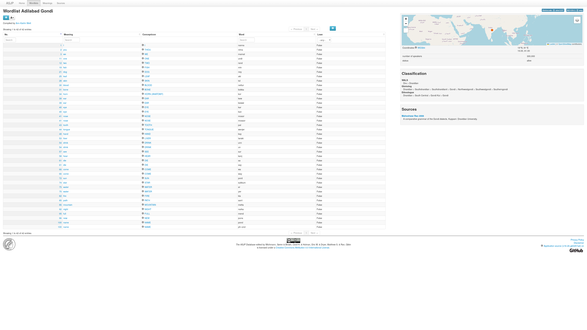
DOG (147, 71)
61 (60, 160)
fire (64, 195)
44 (60, 129)
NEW (147, 218)
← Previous (296, 29)
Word (241, 34)
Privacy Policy (577, 239)
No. (6, 34)
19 (60, 67)
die (64, 160)
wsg (581, 10)
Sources (61, 3)
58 (60, 156)
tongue (66, 129)
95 (60, 213)
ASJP (10, 3)
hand (65, 133)
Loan (320, 34)
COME (147, 169)
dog (65, 71)
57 (60, 151)
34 (60, 93)
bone (65, 89)
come (66, 169)
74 (60, 182)
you (65, 49)
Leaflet (552, 44)
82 (60, 195)
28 (60, 80)
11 (60, 58)
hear (65, 156)
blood (66, 85)
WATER (148, 187)
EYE (146, 107)
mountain (67, 204)
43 (60, 125)
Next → (314, 29)
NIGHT (147, 209)
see (65, 151)
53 (60, 138)
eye (65, 107)
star (65, 182)
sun (65, 178)
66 (60, 169)
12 (60, 62)
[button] (492, 30)
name (66, 222)
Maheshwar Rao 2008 (413, 115)
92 (60, 209)
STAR (147, 182)
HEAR (147, 156)
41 (60, 116)
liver (65, 138)
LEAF (147, 76)
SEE (146, 151)
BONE (147, 89)
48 (60, 133)
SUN (146, 178)
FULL (147, 213)
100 (60, 222)
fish (65, 67)
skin (65, 80)
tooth (65, 125)
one (65, 58)
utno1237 (559, 10)
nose (65, 116)
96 (60, 218)
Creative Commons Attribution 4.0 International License (302, 247)
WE (146, 54)
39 (60, 98)
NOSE (147, 116)
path (65, 200)
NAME (147, 222)
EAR (146, 98)
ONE (146, 58)
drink (65, 142)
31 (60, 89)
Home (22, 3)
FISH (147, 67)
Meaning (68, 34)
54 (60, 142)
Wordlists (33, 3)
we (64, 54)
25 (60, 76)
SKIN (147, 80)
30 (60, 85)
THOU (147, 49)
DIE (146, 160)
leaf (65, 76)
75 (60, 187)
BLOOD (148, 85)
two (65, 62)
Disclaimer (579, 242)
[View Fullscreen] (406, 30)
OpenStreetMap (564, 44)
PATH (147, 200)
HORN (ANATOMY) (153, 93)
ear (64, 98)
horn (65, 93)
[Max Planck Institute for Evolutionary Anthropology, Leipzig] (9, 244)
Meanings (47, 3)
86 (60, 204)
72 (60, 178)
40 (60, 107)
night (65, 209)
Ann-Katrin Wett (23, 23)
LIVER (147, 138)
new (65, 218)
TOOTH (148, 125)
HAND (147, 133)
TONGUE (149, 129)
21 (60, 71)
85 (60, 200)
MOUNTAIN (150, 204)
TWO (147, 62)
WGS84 (421, 47)
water (66, 187)
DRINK (147, 142)
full (64, 213)
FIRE (147, 195)
